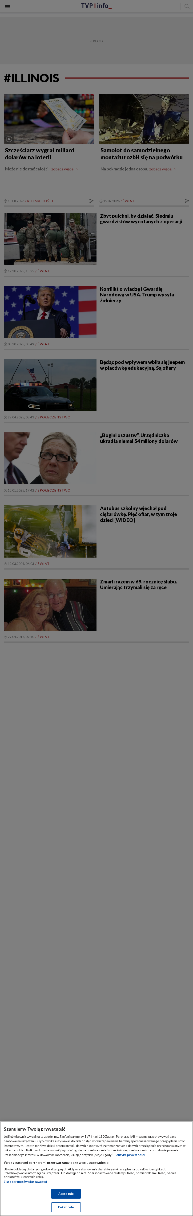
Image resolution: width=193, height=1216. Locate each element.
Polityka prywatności (129, 1155)
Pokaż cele (66, 1207)
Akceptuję (66, 1194)
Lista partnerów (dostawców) (25, 1182)
